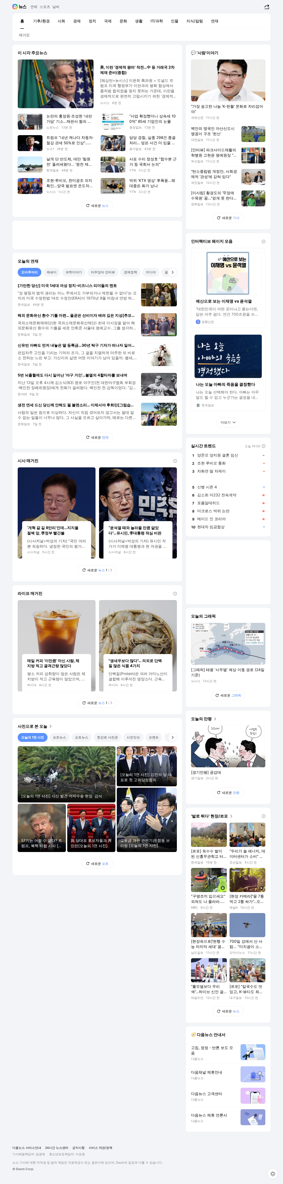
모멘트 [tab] (154, 737)
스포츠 (45, 6)
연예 (33, 6)
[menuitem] (22, 21)
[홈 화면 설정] (273, 1174)
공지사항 (78, 1147)
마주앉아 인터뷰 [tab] (103, 272)
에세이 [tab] (52, 272)
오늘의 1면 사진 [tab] (32, 737)
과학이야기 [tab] (73, 272)
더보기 (226, 422)
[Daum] (15, 6)
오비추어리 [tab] (29, 272)
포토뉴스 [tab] (59, 737)
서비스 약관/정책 (100, 1147)
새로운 (100, 205)
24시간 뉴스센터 (56, 1147)
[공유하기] (266, 6)
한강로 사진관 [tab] (107, 737)
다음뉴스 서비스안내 (26, 1147)
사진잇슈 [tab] (133, 737)
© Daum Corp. (23, 1169)
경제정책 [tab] (130, 272)
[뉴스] (23, 6)
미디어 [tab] (151, 272)
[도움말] (175, 461)
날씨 (55, 6)
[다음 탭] (172, 272)
